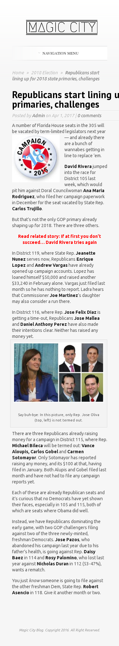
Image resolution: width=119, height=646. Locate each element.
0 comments (89, 115)
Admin (38, 115)
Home (18, 72)
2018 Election (45, 72)
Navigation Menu (61, 53)
